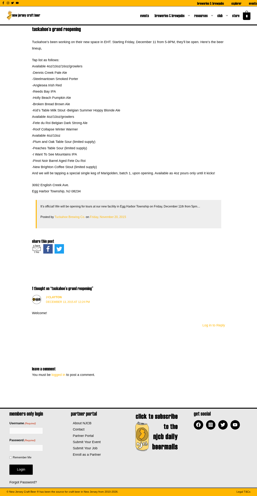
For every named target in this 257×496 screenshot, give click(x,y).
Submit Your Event (86, 442)
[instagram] (8, 3)
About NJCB (81, 423)
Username (22, 423)
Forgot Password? (23, 482)
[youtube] (18, 3)
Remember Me (22, 457)
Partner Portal (82, 436)
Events (253, 3)
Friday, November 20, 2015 (108, 217)
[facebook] (199, 425)
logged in (58, 375)
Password (22, 440)
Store (236, 15)
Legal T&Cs (243, 491)
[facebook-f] (4, 3)
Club (220, 15)
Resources (201, 15)
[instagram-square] (211, 425)
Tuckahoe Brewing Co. (70, 217)
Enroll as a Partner (86, 454)
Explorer (236, 3)
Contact (77, 429)
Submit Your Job (84, 448)
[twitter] (13, 3)
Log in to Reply (213, 325)
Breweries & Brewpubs (210, 3)
